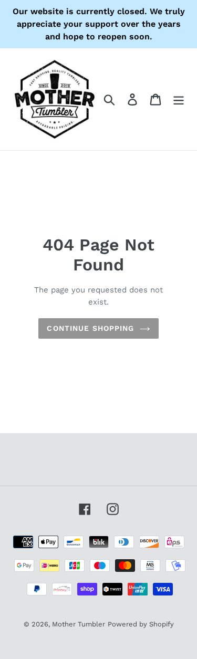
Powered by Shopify (141, 624)
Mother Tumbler (78, 624)
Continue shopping (90, 328)
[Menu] (178, 99)
